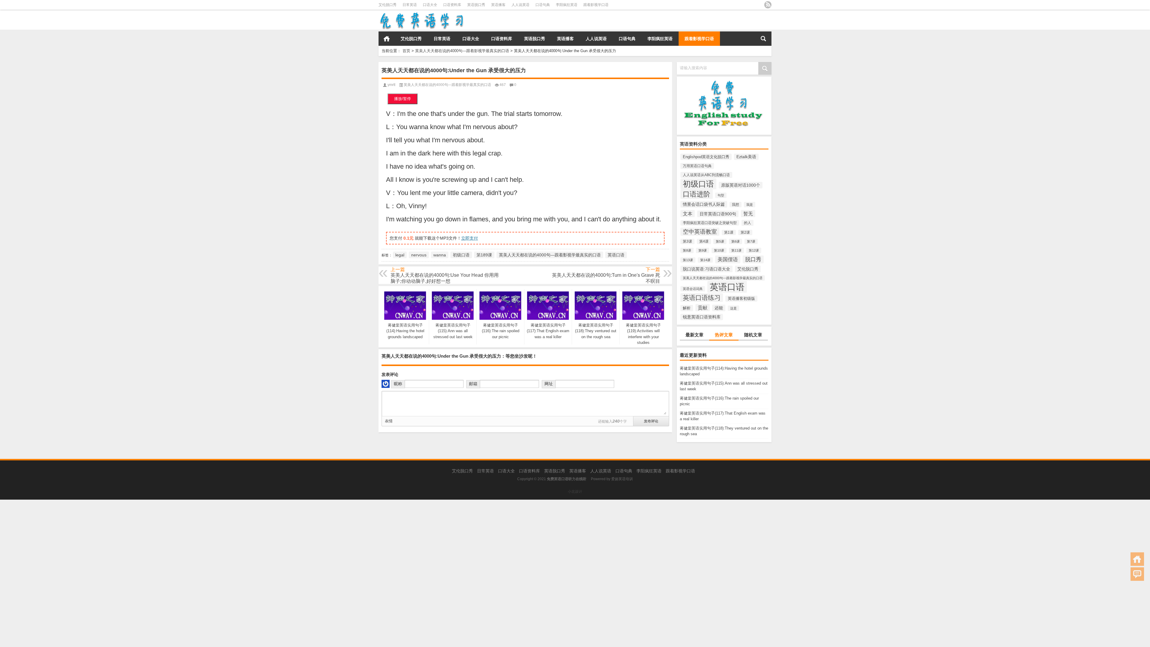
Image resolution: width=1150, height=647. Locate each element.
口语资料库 (452, 5)
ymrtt (391, 85)
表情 (389, 421)
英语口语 (727, 287)
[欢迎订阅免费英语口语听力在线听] (767, 4)
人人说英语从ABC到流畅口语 (706, 175)
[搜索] (763, 38)
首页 (387, 38)
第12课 (754, 250)
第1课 (728, 232)
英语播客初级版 (741, 299)
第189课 (484, 255)
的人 (747, 223)
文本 (687, 213)
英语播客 (498, 5)
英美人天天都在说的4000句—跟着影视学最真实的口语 (462, 51)
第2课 (745, 232)
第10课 (719, 250)
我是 (749, 204)
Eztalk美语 (746, 157)
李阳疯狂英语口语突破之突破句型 (710, 223)
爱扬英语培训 (622, 479)
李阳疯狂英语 (566, 5)
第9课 (702, 250)
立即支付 (469, 238)
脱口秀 (753, 259)
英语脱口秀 (476, 5)
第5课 (720, 241)
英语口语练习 (702, 297)
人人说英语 (520, 5)
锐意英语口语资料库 (702, 317)
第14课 (705, 260)
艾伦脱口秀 (388, 5)
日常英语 (409, 5)
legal (399, 255)
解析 (687, 308)
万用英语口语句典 (697, 166)
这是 (733, 308)
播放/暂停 (402, 98)
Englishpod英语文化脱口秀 (706, 157)
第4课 (704, 241)
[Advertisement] (179, 541)
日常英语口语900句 (718, 213)
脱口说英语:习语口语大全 (706, 269)
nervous (418, 255)
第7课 (751, 241)
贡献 (702, 307)
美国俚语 (728, 259)
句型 (721, 195)
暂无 (748, 213)
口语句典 (542, 5)
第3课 (687, 241)
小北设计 (575, 491)
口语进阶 (696, 194)
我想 (735, 204)
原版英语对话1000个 (740, 185)
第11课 (736, 250)
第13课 (688, 260)
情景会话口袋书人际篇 (704, 204)
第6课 (735, 241)
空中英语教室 (700, 232)
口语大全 (430, 5)
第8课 (687, 250)
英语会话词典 (693, 289)
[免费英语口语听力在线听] (421, 13)
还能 (719, 308)
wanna (439, 255)
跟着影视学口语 (596, 5)
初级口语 (698, 183)
